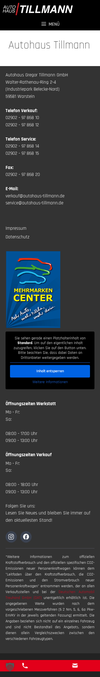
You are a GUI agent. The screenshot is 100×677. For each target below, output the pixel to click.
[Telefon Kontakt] (25, 666)
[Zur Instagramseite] (11, 537)
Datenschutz (17, 237)
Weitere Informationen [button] (50, 382)
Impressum (16, 228)
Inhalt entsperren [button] (50, 371)
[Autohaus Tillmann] (38, 9)
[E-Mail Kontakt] (75, 666)
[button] (10, 667)
